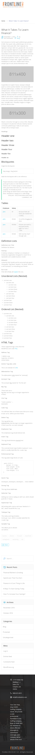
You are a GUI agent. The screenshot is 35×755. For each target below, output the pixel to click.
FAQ (16, 348)
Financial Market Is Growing (13, 573)
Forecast (19, 536)
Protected (6, 632)
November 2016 (9, 608)
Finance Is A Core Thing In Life (14, 583)
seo (22, 539)
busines (4, 536)
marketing (15, 539)
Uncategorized (8, 637)
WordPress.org (8, 667)
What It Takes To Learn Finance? (19, 21)
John (4, 219)
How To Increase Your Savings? (14, 594)
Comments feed (8, 662)
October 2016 (8, 613)
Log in (5, 651)
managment (5, 539)
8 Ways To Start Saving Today (13, 589)
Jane (4, 212)
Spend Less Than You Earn (12, 578)
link (17, 368)
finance (12, 536)
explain (16, 272)
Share (6, 545)
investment (28, 536)
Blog (18, 38)
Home (3, 21)
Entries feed (7, 656)
